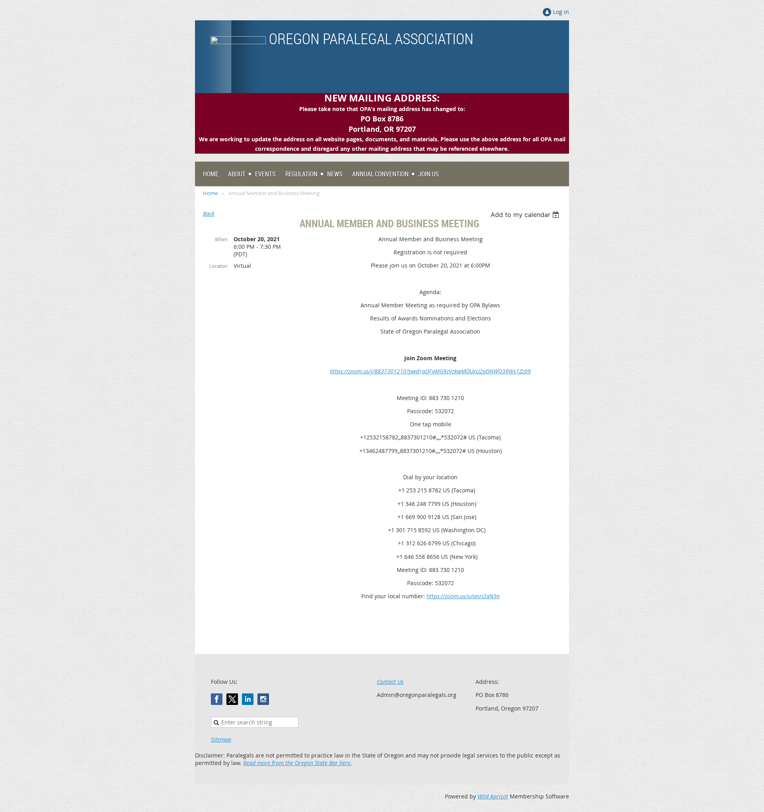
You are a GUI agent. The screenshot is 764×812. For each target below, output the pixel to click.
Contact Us (390, 681)
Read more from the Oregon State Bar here (297, 763)
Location (218, 266)
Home (210, 193)
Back (208, 213)
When (221, 239)
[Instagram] (263, 699)
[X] (232, 699)
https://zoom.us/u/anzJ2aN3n (463, 596)
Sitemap (221, 739)
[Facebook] (216, 699)
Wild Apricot (492, 796)
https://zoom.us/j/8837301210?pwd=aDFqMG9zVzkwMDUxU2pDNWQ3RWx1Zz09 (430, 371)
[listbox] (526, 214)
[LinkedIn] (247, 699)
